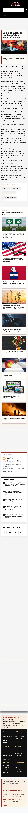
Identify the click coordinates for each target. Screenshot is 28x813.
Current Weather (19, 749)
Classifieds (5, 772)
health (6, 188)
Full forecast (6, 474)
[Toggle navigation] (4, 15)
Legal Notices (6, 759)
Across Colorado (9, 193)
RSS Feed (17, 767)
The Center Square (10, 197)
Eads (16, 741)
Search (16, 765)
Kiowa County (18, 734)
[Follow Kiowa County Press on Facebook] (10, 532)
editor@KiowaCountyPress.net (13, 790)
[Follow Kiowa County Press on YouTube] (20, 532)
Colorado (16, 188)
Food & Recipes (7, 765)
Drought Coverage (20, 753)
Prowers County (19, 738)
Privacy (17, 774)
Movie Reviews (7, 767)
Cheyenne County (19, 736)
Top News (5, 734)
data (4, 73)
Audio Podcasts (7, 770)
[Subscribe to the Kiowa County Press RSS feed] (15, 532)
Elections (5, 742)
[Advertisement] (14, 597)
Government (6, 749)
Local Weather (19, 755)
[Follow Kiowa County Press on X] (5, 532)
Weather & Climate (20, 751)
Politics (5, 740)
